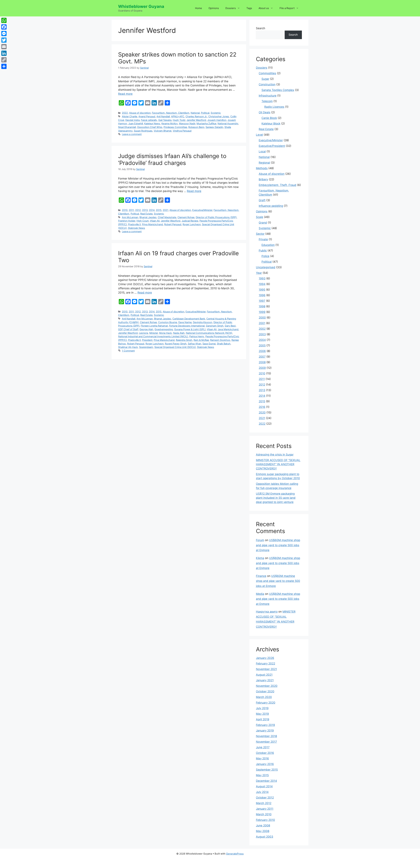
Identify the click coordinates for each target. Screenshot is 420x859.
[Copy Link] (4, 60)
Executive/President (272, 146)
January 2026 (265, 658)
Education (268, 245)
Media (260, 594)
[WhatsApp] (4, 20)
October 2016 (265, 753)
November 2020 (266, 685)
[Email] (4, 46)
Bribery (263, 179)
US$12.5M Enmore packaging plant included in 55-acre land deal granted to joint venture (275, 498)
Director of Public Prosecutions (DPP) (216, 217)
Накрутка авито (267, 611)
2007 (262, 356)
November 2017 (266, 741)
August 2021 (264, 674)
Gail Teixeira (164, 120)
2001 (262, 323)
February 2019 (265, 725)
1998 (262, 306)
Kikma (260, 558)
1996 (262, 295)
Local (262, 151)
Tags (249, 8)
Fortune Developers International (187, 325)
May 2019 (262, 713)
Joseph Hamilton (216, 120)
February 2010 (265, 820)
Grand (263, 222)
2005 (262, 345)
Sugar (265, 78)
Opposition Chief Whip (149, 127)
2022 (125, 112)
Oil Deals (264, 112)
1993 (262, 278)
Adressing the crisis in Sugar (275, 454)
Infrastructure (267, 95)
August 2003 (264, 836)
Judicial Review (190, 220)
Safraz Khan (194, 343)
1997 (262, 300)
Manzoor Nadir (187, 123)
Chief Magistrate (167, 217)
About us (264, 8)
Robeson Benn (196, 127)
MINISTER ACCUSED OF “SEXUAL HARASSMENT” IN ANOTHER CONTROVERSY (278, 464)
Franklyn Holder (126, 220)
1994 (262, 284)
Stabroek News (136, 228)
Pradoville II (134, 224)
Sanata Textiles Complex (278, 90)
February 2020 (265, 702)
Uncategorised (265, 267)
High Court (142, 220)
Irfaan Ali (154, 220)
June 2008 (263, 825)
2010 (124, 210)
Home (198, 8)
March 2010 (264, 814)
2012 (138, 210)
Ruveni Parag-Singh (176, 343)
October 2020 (265, 691)
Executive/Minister (202, 210)
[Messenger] (4, 33)
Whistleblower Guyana (141, 6)
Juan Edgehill (135, 123)
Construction (267, 84)
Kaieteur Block (271, 123)
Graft (262, 200)
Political (205, 112)
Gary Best (230, 325)
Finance (261, 576)
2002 (262, 328)
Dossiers (230, 8)
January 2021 (265, 680)
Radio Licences (274, 106)
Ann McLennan (130, 217)
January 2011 (264, 808)
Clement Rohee (186, 217)
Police (265, 256)
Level (259, 134)
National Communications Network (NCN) (209, 333)
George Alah (146, 329)
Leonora (143, 333)
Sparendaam (146, 347)
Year (259, 273)
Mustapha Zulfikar (206, 123)
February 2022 (265, 663)
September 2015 (267, 769)
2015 (158, 210)
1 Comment (128, 350)
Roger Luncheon (192, 224)
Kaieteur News (152, 123)
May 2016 (262, 758)
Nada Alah (179, 333)
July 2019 (262, 708)
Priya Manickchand (152, 224)
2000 (262, 317)
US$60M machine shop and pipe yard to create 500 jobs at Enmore (278, 545)
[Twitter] (4, 40)
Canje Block (269, 118)
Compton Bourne (167, 322)
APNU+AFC (177, 116)
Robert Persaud (172, 224)
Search (260, 28)
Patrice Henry (196, 336)
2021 (165, 210)
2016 (262, 407)
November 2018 (266, 736)
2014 (152, 210)
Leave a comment (132, 134)
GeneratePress (235, 853)
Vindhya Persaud (182, 130)
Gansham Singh (214, 325)
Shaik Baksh (224, 343)
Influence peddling (271, 205)
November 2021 (266, 669)
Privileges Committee (175, 127)
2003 (262, 334)
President (147, 340)
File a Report (287, 8)
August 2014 (264, 786)
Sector (260, 233)
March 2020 (264, 697)
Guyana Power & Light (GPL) (190, 329)
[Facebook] (4, 27)
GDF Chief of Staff (128, 329)
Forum (260, 540)
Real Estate (146, 213)
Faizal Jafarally (149, 120)
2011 (131, 210)
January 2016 (265, 764)
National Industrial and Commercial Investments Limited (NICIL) (153, 336)
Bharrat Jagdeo (148, 217)
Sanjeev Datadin (214, 127)
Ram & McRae (201, 340)
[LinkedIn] (4, 53)
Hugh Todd (179, 120)
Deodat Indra (132, 120)
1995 (262, 289)
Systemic (216, 112)
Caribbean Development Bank (188, 318)
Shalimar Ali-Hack (128, 347)
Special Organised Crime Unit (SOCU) (175, 347)
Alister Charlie (129, 116)
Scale (259, 217)
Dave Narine (185, 322)
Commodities (267, 73)
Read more (125, 93)
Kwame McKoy (169, 123)
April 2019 (262, 719)
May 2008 (262, 831)
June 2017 (263, 747)
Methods (262, 168)
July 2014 (262, 792)
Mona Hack (165, 333)
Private (263, 239)
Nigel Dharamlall (127, 127)
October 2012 (265, 797)
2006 (262, 351)
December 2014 (266, 780)
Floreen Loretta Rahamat (154, 325)
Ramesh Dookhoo (220, 340)
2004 (262, 340)
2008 (262, 362)
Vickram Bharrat (162, 130)
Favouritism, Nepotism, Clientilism (170, 112)
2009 (262, 367)
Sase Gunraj (209, 343)
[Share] (4, 66)
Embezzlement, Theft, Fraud (277, 185)
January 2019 (265, 730)
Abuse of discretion (140, 112)
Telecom (267, 101)
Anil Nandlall (163, 116)
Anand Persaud (146, 116)
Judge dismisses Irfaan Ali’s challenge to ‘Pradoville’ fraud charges (172, 159)
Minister (153, 333)
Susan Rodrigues (143, 130)
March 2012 (263, 803)
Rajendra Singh (184, 340)
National (195, 112)
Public (263, 250)
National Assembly (228, 123)
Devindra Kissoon (202, 322)
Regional (264, 162)
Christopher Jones (218, 116)
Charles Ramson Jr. (196, 116)
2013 (145, 210)
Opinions (214, 8)
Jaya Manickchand (228, 329)
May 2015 (262, 775)
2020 (262, 412)
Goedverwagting (164, 329)
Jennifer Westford (196, 120)
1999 (262, 312)
